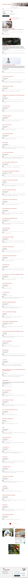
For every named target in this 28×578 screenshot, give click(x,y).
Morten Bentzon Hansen (5, 30)
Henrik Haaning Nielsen (5, 68)
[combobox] (5, 13)
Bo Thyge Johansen (5, 201)
